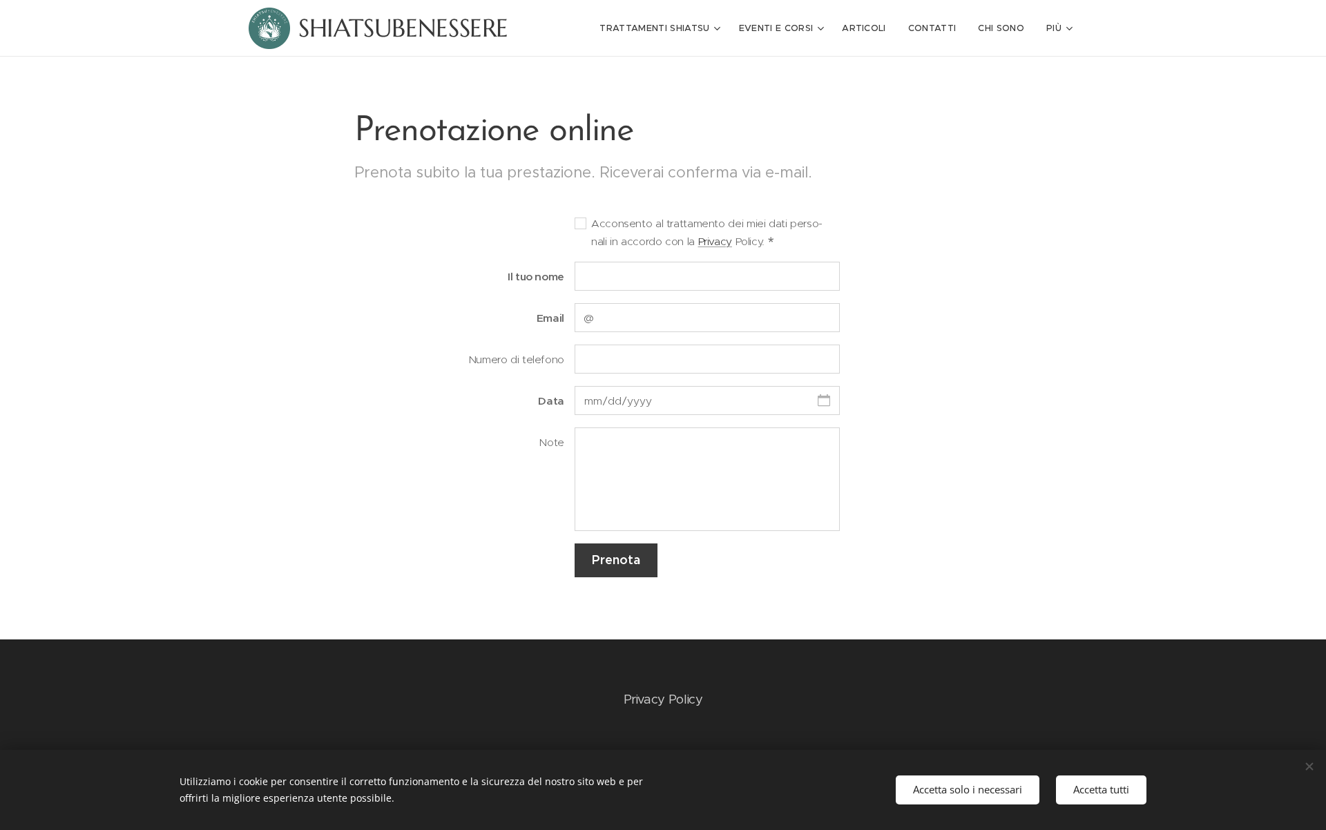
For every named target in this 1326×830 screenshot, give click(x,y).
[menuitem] (661, 28)
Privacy (715, 241)
